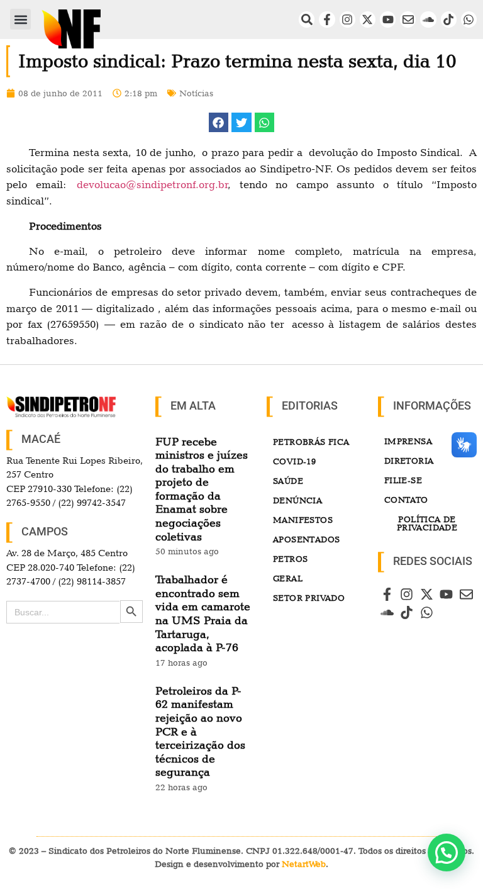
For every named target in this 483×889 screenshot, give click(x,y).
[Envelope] (408, 19)
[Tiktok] (449, 19)
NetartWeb (304, 864)
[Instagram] (347, 19)
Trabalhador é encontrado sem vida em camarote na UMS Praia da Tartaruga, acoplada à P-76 (202, 613)
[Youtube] (388, 19)
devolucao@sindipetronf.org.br (152, 184)
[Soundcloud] (428, 19)
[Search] (306, 19)
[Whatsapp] (469, 19)
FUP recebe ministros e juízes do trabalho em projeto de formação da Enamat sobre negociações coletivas (201, 489)
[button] (20, 19)
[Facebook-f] (327, 19)
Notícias (196, 93)
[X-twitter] (367, 19)
